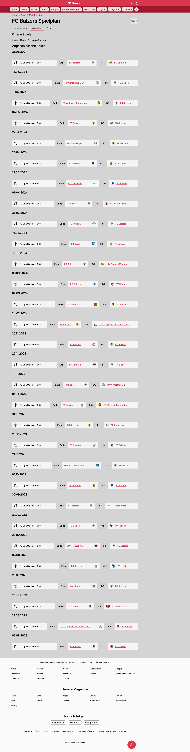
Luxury (93, 696)
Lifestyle (15, 678)
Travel (66, 700)
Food (13, 700)
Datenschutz (68, 731)
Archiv (66, 678)
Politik (40, 669)
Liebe (65, 696)
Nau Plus (67, 673)
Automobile (95, 700)
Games (93, 673)
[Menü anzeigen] (138, 3)
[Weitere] (136, 9)
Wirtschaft (15, 673)
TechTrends (121, 700)
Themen (40, 678)
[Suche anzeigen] (132, 3)
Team (37, 731)
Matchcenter (35, 15)
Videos (40, 673)
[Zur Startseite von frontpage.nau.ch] (75, 3)
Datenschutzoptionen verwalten (112, 731)
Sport (23, 15)
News (13, 669)
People (119, 669)
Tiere (39, 700)
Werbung (28, 731)
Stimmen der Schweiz (125, 673)
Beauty (14, 705)
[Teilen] (131, 745)
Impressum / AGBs (85, 731)
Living (40, 696)
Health (14, 696)
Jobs (46, 731)
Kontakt (55, 731)
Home (15, 15)
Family (119, 696)
